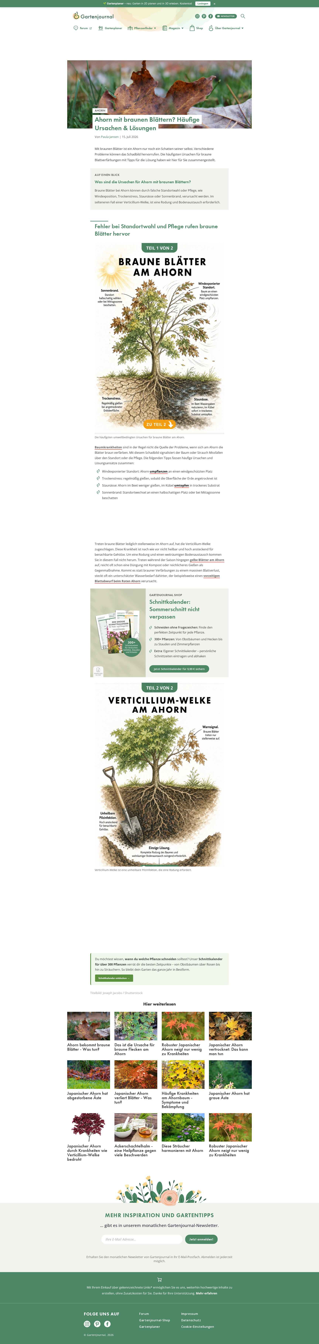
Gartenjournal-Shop (154, 1320)
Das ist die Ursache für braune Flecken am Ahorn (134, 1049)
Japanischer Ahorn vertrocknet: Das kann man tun (228, 1049)
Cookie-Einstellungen (197, 1327)
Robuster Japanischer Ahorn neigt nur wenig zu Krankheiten (182, 1049)
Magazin (174, 28)
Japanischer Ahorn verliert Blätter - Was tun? (133, 1097)
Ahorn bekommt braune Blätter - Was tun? (88, 1047)
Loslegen (203, 3)
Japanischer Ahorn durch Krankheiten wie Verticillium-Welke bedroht (87, 1152)
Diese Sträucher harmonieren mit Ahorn (182, 1148)
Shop (199, 28)
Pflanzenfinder (143, 28)
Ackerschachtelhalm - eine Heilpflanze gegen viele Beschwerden (135, 1150)
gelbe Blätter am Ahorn (207, 560)
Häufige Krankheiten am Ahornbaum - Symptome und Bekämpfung (180, 1099)
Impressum (189, 1314)
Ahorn (146, 182)
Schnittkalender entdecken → (114, 978)
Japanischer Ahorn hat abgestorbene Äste (87, 1095)
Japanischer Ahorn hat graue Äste (229, 1095)
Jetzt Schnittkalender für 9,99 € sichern (179, 669)
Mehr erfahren (206, 1293)
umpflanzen (159, 471)
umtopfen (181, 485)
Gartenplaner (113, 28)
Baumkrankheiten (108, 447)
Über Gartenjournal (227, 28)
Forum (84, 28)
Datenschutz (191, 1320)
